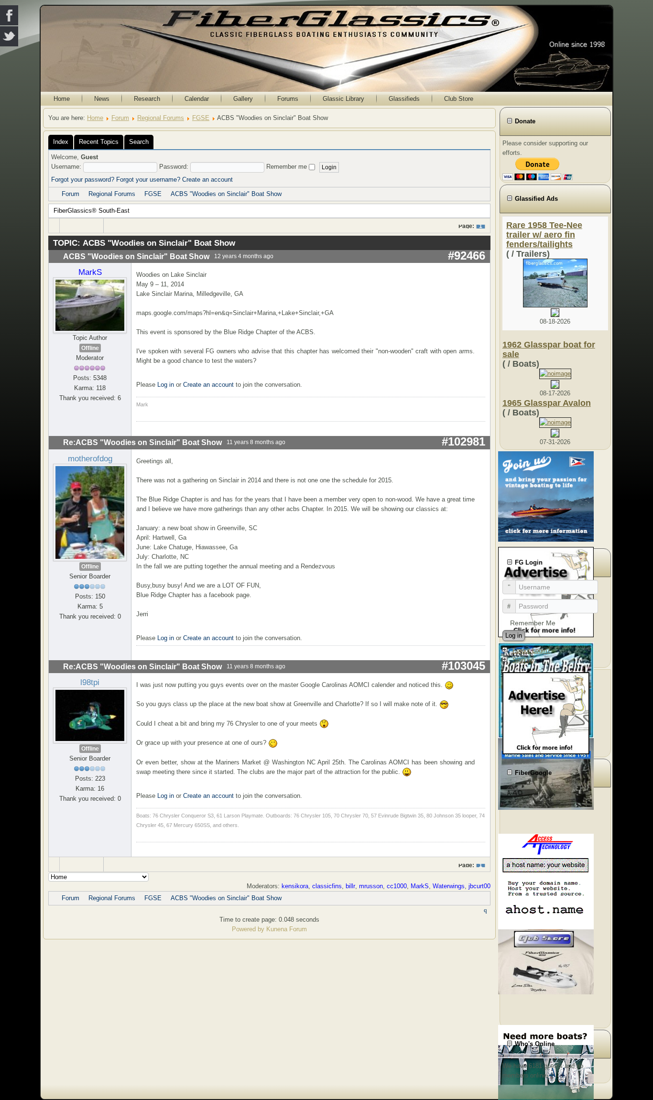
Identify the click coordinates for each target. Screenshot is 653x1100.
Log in (165, 384)
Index (60, 141)
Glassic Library (343, 98)
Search (139, 141)
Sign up (522, 660)
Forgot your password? (82, 179)
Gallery (243, 98)
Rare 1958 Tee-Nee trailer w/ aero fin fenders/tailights (544, 234)
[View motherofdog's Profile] (90, 511)
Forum (120, 117)
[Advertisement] (555, 906)
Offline (90, 348)
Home (62, 98)
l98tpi (89, 682)
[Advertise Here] (545, 712)
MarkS (90, 272)
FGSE (200, 117)
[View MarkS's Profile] (90, 304)
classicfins (327, 886)
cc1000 (397, 886)
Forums (287, 98)
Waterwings (449, 886)
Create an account (207, 179)
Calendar (197, 98)
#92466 (466, 255)
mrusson (371, 886)
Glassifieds (404, 98)
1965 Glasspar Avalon (546, 403)
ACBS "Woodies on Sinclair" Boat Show (226, 193)
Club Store (458, 98)
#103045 (463, 665)
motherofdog (90, 458)
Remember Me (532, 623)
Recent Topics (99, 141)
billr (350, 886)
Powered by (248, 929)
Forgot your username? (148, 179)
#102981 (463, 441)
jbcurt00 (479, 886)
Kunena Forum (286, 929)
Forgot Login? (531, 650)
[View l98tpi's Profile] (90, 715)
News (101, 98)
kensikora (295, 886)
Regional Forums (160, 117)
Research (147, 98)
